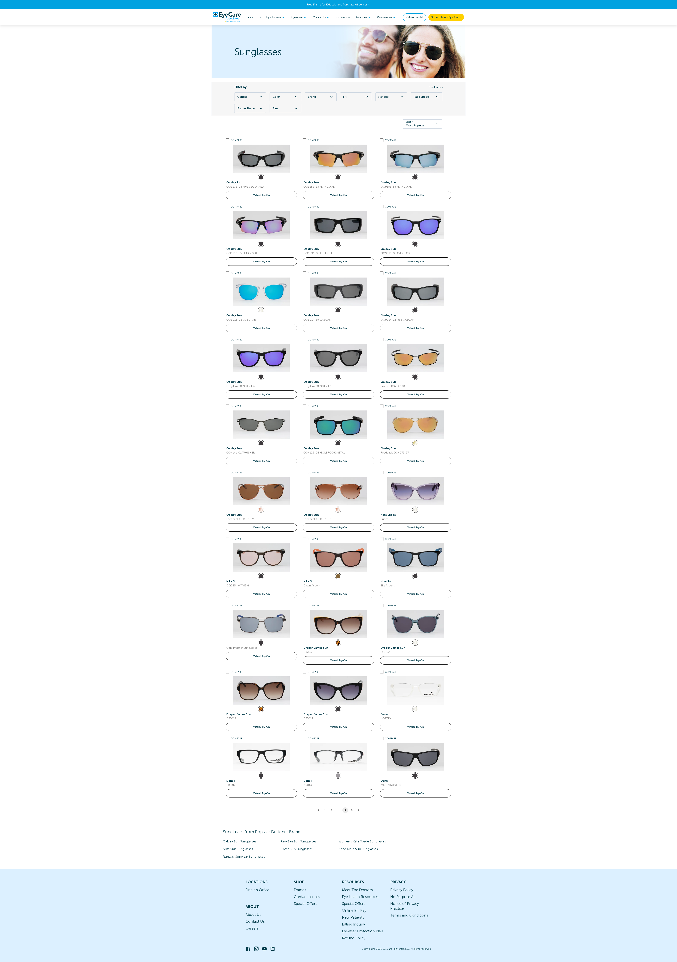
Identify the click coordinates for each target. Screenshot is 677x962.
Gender (242, 96)
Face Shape (421, 96)
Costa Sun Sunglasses (297, 849)
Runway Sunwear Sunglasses (244, 857)
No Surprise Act (403, 896)
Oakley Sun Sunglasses (239, 841)
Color (276, 96)
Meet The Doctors (357, 890)
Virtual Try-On (261, 195)
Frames (300, 890)
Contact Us (255, 921)
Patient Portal (414, 17)
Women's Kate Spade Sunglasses (362, 841)
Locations (254, 17)
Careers (252, 928)
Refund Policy (353, 938)
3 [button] (338, 810)
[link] (261, 159)
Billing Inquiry (353, 924)
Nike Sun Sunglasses (238, 849)
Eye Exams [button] (273, 17)
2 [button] (332, 810)
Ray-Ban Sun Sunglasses (298, 841)
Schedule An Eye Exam (446, 17)
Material (383, 96)
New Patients (353, 917)
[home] (227, 17)
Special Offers (305, 903)
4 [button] (345, 810)
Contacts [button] (319, 17)
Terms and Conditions (409, 915)
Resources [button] (384, 17)
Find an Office (257, 890)
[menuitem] (276, 17)
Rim (275, 108)
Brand (312, 96)
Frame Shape (246, 108)
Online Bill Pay (354, 910)
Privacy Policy (401, 890)
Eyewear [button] (297, 17)
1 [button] (325, 810)
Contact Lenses (307, 896)
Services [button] (361, 17)
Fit (345, 96)
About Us (253, 914)
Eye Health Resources (360, 896)
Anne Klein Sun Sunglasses (358, 849)
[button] (318, 810)
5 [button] (352, 810)
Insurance (343, 17)
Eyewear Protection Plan (362, 931)
